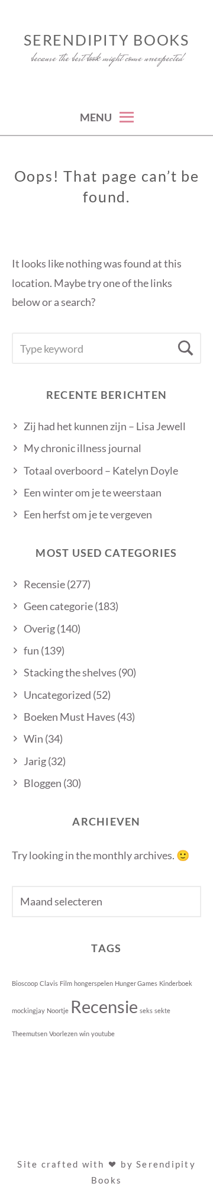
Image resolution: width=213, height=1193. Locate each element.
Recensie (44, 584)
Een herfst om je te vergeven (88, 514)
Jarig (35, 761)
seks (146, 1010)
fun (31, 650)
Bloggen (43, 782)
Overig (39, 628)
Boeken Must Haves (69, 716)
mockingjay (28, 1010)
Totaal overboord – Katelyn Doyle (101, 470)
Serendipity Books (106, 40)
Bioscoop (25, 983)
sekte (162, 1010)
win (84, 1033)
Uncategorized (57, 694)
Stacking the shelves (70, 672)
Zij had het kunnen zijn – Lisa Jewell (105, 426)
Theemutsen (29, 1033)
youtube (103, 1033)
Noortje (58, 1010)
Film (66, 983)
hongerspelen (93, 983)
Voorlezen (63, 1033)
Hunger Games (136, 983)
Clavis (49, 983)
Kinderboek (175, 983)
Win (33, 738)
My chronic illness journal (82, 447)
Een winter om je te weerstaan (93, 492)
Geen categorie (58, 605)
